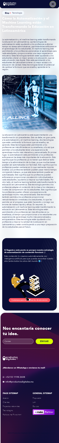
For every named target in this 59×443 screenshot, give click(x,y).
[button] (53, 4)
